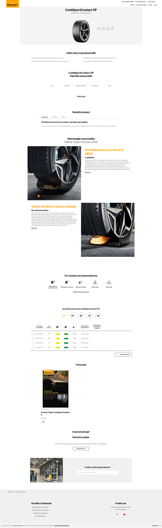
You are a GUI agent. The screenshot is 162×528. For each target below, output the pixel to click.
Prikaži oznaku (85, 334)
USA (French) (65, 525)
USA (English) (58, 525)
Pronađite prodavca (141, 1)
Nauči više (87, 172)
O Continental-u (40, 516)
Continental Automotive (40, 510)
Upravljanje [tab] (45, 117)
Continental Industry (40, 513)
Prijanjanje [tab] (54, 117)
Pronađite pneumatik (128, 1)
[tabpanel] (81, 123)
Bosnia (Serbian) (151, 1)
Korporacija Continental (40, 507)
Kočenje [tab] (63, 117)
